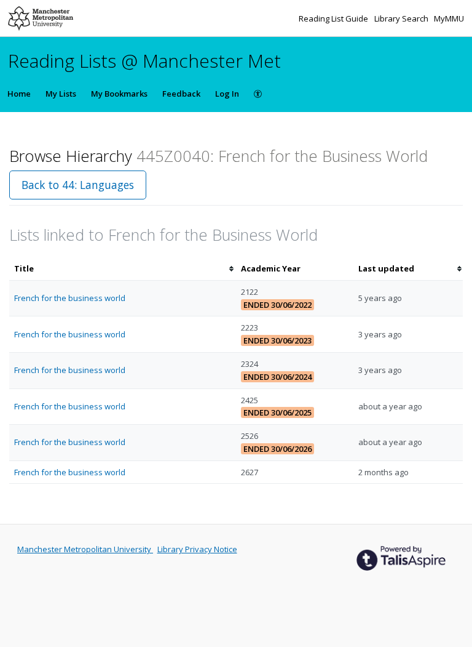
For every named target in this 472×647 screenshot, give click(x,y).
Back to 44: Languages (78, 184)
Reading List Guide (334, 18)
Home (19, 93)
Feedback (181, 93)
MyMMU (449, 18)
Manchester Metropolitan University (85, 549)
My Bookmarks (119, 93)
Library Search (402, 18)
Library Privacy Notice (197, 549)
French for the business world (69, 297)
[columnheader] (122, 268)
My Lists (60, 93)
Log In (227, 93)
